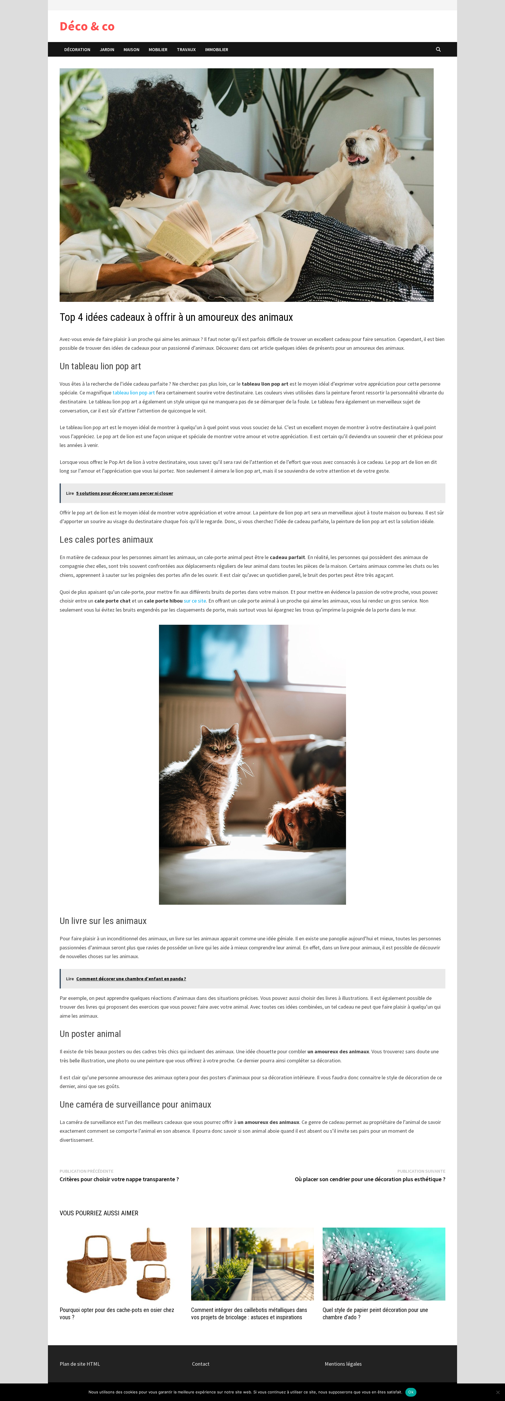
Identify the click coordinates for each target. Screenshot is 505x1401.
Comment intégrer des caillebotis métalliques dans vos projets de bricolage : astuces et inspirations (249, 1313)
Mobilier (158, 49)
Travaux (186, 49)
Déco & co (87, 26)
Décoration (77, 49)
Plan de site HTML (80, 1363)
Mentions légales (343, 1363)
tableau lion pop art (134, 392)
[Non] (498, 1392)
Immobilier (216, 49)
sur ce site (195, 600)
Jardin (107, 49)
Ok (411, 1392)
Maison (131, 49)
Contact (201, 1363)
